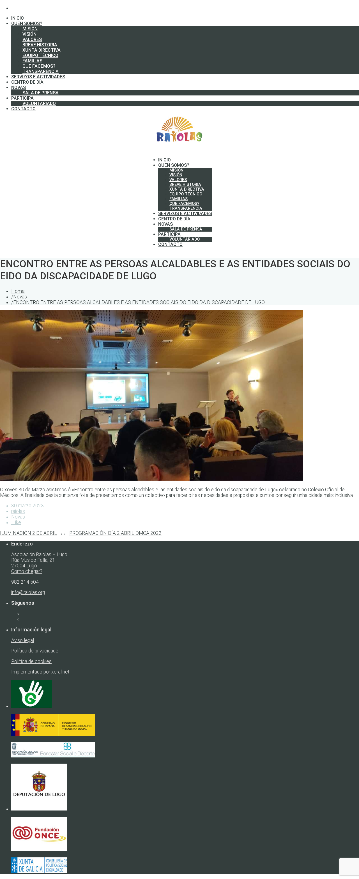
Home (18, 291)
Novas (20, 297)
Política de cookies (31, 661)
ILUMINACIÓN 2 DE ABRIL (28, 533)
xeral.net (60, 672)
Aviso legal (22, 640)
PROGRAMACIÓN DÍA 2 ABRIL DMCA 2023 (115, 533)
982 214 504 (25, 582)
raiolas (18, 511)
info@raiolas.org (28, 592)
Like (16, 522)
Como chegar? (26, 571)
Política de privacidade (34, 651)
